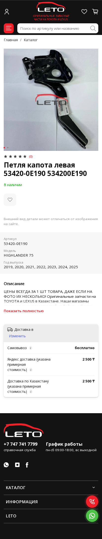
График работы (64, 444)
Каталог (31, 39)
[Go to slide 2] (7, 147)
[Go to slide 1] (4, 147)
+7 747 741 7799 (20, 444)
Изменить (17, 336)
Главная (11, 39)
